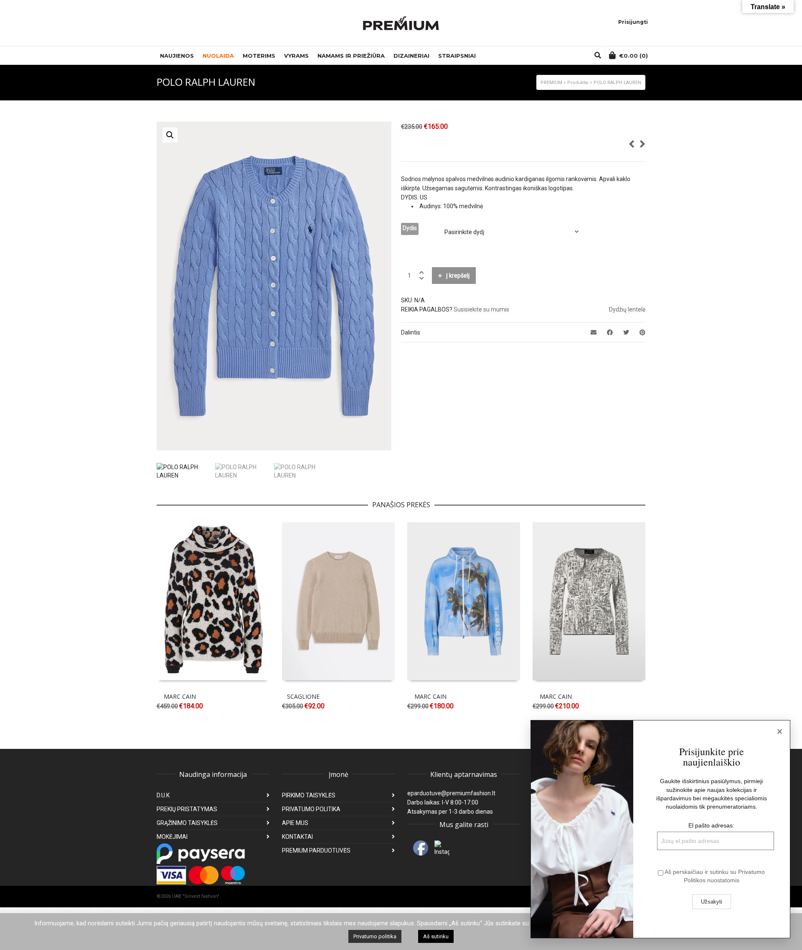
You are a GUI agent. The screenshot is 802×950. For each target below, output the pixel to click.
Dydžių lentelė (627, 309)
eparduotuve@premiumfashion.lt (451, 793)
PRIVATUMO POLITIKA (311, 809)
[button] (170, 135)
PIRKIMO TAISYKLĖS (308, 795)
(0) (633, 55)
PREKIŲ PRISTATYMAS (187, 809)
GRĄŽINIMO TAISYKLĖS (187, 823)
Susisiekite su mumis (481, 309)
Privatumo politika (374, 936)
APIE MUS (295, 823)
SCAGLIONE (303, 696)
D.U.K (163, 795)
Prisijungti (633, 22)
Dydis (410, 228)
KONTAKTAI (297, 836)
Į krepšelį (458, 275)
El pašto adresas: (711, 825)
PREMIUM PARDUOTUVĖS (316, 850)
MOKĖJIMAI (172, 836)
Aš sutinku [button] (436, 936)
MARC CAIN (180, 696)
